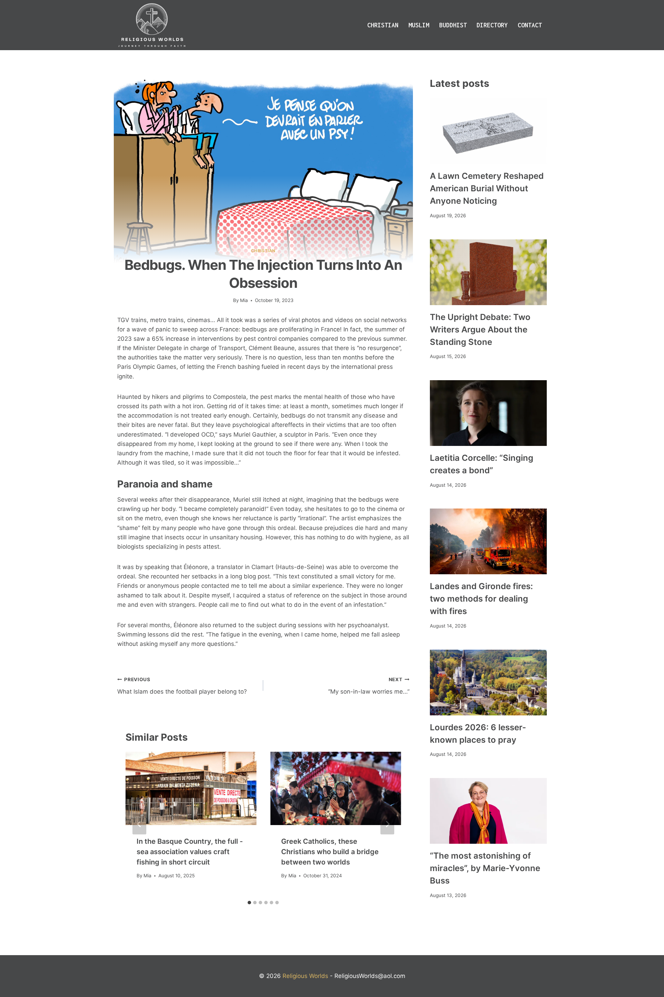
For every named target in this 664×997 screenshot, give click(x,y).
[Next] (387, 824)
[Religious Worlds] (151, 25)
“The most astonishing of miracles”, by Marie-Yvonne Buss (485, 868)
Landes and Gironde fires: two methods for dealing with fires (481, 598)
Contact (530, 25)
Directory (492, 25)
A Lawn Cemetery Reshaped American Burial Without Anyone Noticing (487, 188)
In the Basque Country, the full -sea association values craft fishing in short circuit (190, 851)
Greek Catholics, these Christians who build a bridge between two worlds (330, 851)
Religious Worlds (305, 975)
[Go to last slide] (139, 824)
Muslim (418, 25)
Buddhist (453, 25)
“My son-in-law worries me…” (368, 686)
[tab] (249, 902)
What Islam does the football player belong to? (182, 686)
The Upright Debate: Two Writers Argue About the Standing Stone (480, 329)
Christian (382, 25)
